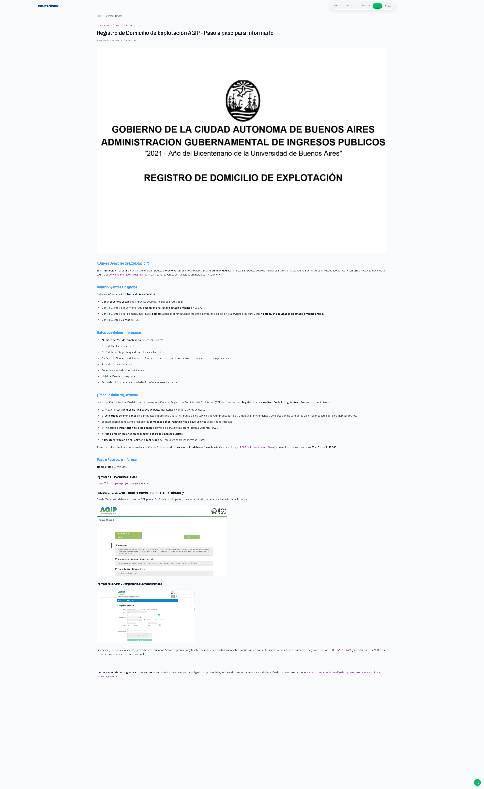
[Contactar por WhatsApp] (477, 782)
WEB (376, 650)
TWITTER (329, 650)
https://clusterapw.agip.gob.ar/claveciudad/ (122, 483)
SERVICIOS (349, 6)
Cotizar (388, 6)
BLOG (377, 6)
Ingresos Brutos (104, 25)
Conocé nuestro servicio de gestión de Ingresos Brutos (332, 672)
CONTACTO (365, 6)
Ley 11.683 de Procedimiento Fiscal (254, 447)
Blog (99, 15)
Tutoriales (129, 25)
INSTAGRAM (344, 650)
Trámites (118, 25)
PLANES (336, 6)
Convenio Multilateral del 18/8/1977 (129, 274)
